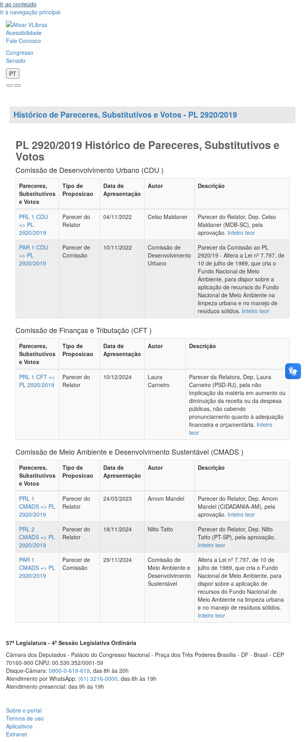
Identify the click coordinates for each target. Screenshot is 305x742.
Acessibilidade (24, 33)
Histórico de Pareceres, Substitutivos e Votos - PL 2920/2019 (125, 114)
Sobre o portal (24, 710)
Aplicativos (19, 726)
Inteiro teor (241, 232)
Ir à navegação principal (30, 12)
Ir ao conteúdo (18, 4)
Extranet (16, 734)
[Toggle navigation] (9, 85)
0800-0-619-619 (69, 670)
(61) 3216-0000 (98, 678)
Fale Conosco (23, 41)
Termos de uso (25, 718)
